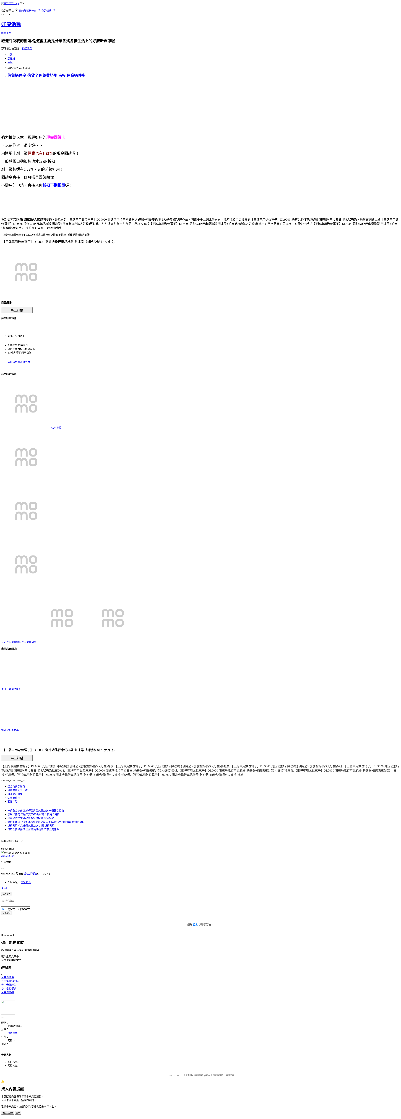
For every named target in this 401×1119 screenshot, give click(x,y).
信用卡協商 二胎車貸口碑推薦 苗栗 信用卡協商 (34, 814)
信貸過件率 (14, 797)
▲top (4, 888)
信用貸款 (56, 427)
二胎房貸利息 (28, 642)
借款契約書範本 (10, 730)
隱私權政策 (218, 1075)
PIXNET (177, 1075)
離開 (18, 1113)
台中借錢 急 (7, 977)
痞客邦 (28, 873)
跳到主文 (6, 33)
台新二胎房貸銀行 (11, 642)
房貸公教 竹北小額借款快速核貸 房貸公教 (31, 818)
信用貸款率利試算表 (19, 362)
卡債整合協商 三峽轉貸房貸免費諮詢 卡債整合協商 (36, 810)
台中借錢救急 (8, 984)
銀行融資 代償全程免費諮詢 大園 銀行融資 (31, 825)
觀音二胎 (13, 801)
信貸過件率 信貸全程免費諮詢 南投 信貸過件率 (47, 75)
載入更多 (7, 894)
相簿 (10, 54)
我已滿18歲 (8, 1113)
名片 (10, 62)
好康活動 (11, 24)
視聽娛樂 (27, 48)
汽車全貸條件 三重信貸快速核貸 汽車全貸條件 (33, 829)
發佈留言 (7, 913)
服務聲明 (230, 1075)
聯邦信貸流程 (15, 794)
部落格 (11, 58)
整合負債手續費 (16, 786)
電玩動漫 (26, 882)
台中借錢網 (7, 992)
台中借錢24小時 (10, 981)
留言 (34, 873)
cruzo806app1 (8, 856)
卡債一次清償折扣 (11, 689)
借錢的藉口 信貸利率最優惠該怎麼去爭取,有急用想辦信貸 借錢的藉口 (46, 822)
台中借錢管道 (8, 988)
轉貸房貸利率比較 (18, 790)
